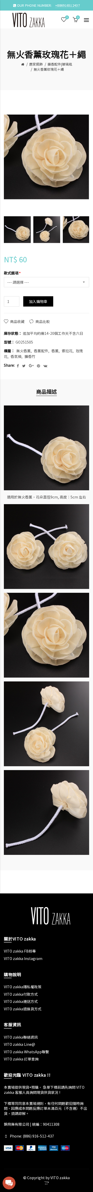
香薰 (55, 350)
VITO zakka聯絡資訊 (21, 1037)
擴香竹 (30, 356)
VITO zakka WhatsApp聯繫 (26, 1051)
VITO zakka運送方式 (21, 1001)
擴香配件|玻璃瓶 (60, 64)
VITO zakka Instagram (23, 958)
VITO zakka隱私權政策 (22, 986)
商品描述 (46, 391)
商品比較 (42, 321)
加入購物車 (38, 301)
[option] (17, 229)
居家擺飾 (36, 64)
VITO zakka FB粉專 (20, 951)
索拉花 (67, 350)
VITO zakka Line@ (19, 1044)
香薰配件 (41, 350)
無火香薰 (23, 350)
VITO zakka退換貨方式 (22, 1008)
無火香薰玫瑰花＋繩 (49, 69)
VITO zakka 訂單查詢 (21, 1058)
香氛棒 (16, 356)
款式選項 (11, 273)
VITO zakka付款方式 (21, 994)
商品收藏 (17, 321)
